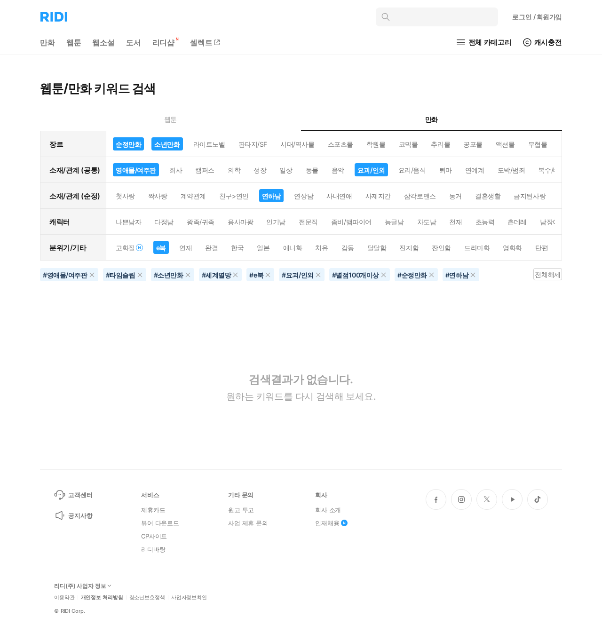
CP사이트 (154, 536)
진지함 (409, 248)
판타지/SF (252, 144)
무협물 (537, 144)
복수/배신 (552, 170)
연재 (185, 248)
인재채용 (327, 523)
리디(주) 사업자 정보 (80, 586)
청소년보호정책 (147, 597)
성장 (259, 170)
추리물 (440, 144)
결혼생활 (487, 196)
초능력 (485, 222)
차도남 (426, 222)
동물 (312, 170)
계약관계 (193, 196)
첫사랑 (125, 196)
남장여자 (552, 222)
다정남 (164, 222)
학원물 (376, 144)
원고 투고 (241, 510)
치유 (321, 248)
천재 (455, 222)
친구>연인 (234, 196)
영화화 (512, 248)
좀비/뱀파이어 (351, 222)
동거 (455, 196)
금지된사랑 (530, 196)
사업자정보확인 (189, 597)
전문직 (308, 222)
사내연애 (339, 196)
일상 (285, 170)
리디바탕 (153, 549)
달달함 (377, 248)
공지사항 (80, 515)
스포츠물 (340, 144)
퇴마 (445, 170)
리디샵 (163, 42)
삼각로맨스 (420, 196)
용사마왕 (240, 222)
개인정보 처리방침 (102, 597)
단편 (541, 248)
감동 (347, 248)
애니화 (292, 248)
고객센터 (80, 494)
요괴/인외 (371, 170)
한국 (237, 248)
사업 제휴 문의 (248, 523)
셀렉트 (201, 42)
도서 (133, 42)
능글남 (394, 222)
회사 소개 (328, 510)
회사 (175, 170)
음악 (338, 170)
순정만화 (128, 144)
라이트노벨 (209, 144)
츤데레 (517, 222)
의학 (234, 170)
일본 (263, 248)
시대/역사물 (297, 144)
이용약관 (64, 597)
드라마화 (477, 248)
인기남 (275, 222)
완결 (211, 248)
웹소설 (103, 42)
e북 (161, 248)
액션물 (505, 144)
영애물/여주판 (136, 170)
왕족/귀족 (200, 222)
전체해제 (547, 274)
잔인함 (441, 248)
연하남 (271, 196)
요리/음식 (412, 170)
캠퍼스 (204, 170)
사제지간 (378, 196)
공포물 (473, 144)
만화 (47, 42)
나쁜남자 (128, 222)
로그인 (537, 17)
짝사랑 (157, 196)
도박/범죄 (511, 170)
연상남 (303, 196)
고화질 (125, 248)
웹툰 (73, 42)
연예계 (474, 170)
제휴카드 (153, 510)
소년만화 (167, 144)
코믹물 (408, 144)
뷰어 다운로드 (160, 523)
